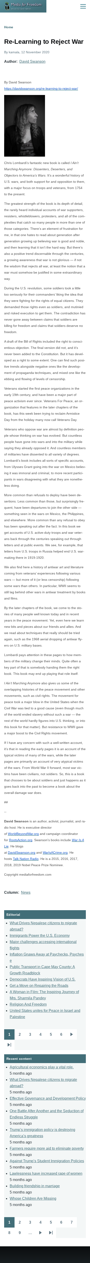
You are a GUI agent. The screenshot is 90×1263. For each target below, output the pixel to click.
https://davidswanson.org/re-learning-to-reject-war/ (41, 88)
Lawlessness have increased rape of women (46, 1173)
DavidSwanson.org (21, 852)
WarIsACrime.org (55, 852)
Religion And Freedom (28, 1004)
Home (8, 27)
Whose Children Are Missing (33, 1198)
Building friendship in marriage (35, 1186)
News (25, 892)
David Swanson (32, 61)
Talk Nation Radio (26, 859)
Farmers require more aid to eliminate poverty (47, 1148)
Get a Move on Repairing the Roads (39, 986)
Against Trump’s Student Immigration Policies (47, 1161)
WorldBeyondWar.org (23, 834)
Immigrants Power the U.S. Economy (40, 936)
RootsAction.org (20, 840)
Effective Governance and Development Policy (48, 1098)
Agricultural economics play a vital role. (42, 1067)
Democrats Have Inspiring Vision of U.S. (42, 979)
